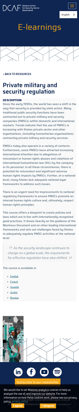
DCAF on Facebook (31, 372)
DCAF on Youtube (44, 372)
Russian (14, 297)
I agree (18, 405)
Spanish (14, 287)
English (14, 276)
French (14, 281)
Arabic (14, 292)
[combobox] (68, 14)
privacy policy (20, 401)
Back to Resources (18, 74)
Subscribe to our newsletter (38, 382)
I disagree (48, 406)
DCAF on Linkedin (18, 372)
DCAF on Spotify (57, 372)
